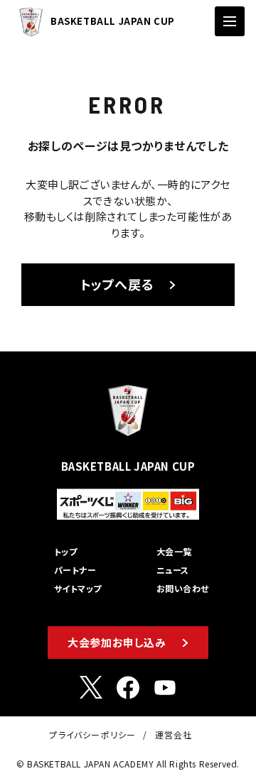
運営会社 (174, 734)
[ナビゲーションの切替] (230, 21)
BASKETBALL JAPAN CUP (112, 21)
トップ (65, 551)
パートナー (75, 570)
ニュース (172, 570)
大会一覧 (174, 551)
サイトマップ (78, 588)
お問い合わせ (182, 588)
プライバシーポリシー (92, 734)
